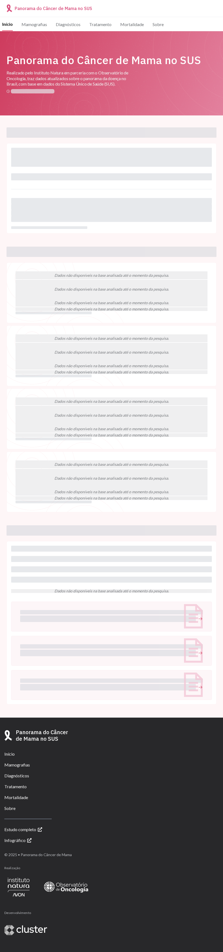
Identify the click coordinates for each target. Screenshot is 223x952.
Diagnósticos (68, 24)
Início (7, 24)
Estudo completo (20, 829)
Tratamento (100, 24)
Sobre (158, 24)
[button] (111, 616)
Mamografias (34, 24)
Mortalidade (132, 24)
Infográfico (15, 840)
